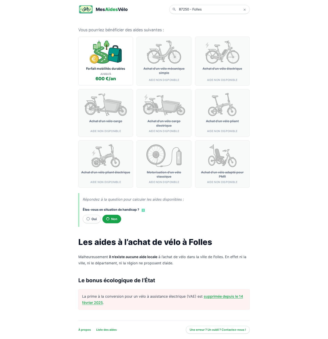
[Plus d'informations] (143, 210)
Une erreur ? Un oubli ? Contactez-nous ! (218, 329)
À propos (84, 329)
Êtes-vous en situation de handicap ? (111, 209)
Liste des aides (106, 329)
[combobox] (213, 9)
